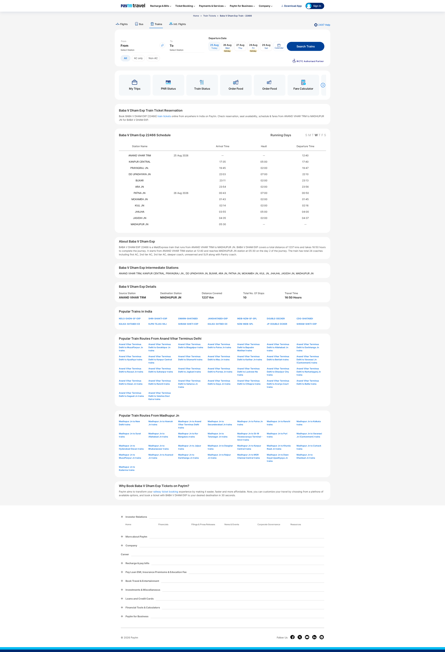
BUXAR (140, 180)
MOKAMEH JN (139, 199)
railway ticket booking (165, 491)
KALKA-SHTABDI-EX (129, 324)
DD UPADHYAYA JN (140, 174)
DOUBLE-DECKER (276, 318)
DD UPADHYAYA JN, (197, 273)
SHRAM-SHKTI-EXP (188, 324)
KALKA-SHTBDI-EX (217, 324)
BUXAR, (214, 273)
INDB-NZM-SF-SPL (247, 318)
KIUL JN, (265, 273)
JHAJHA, (275, 273)
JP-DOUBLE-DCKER (277, 324)
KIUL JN (139, 205)
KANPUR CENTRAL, (154, 273)
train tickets (164, 116)
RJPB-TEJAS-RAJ (157, 324)
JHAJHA (139, 211)
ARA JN (139, 186)
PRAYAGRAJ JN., (176, 273)
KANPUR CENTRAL (140, 161)
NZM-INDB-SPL (245, 324)
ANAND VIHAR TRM (139, 155)
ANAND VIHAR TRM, (131, 273)
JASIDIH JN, (288, 273)
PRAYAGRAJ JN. (139, 167)
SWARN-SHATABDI (188, 318)
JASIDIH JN (139, 217)
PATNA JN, (235, 273)
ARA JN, (224, 273)
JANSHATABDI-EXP (218, 318)
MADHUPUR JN (139, 224)
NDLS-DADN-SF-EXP (130, 318)
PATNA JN (139, 192)
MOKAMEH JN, (251, 273)
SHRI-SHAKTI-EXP (157, 318)
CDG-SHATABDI (305, 318)
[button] (279, 46)
